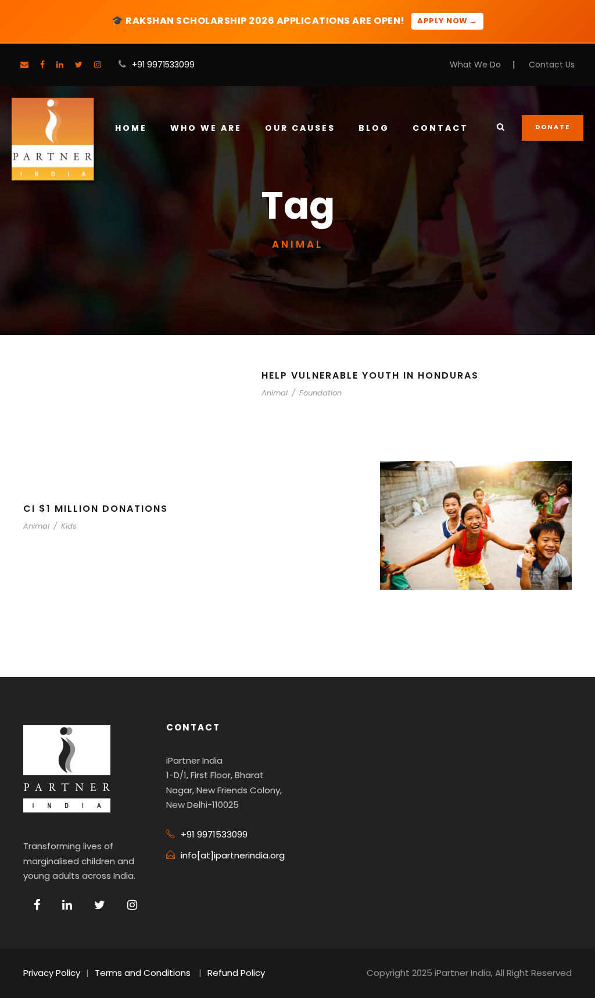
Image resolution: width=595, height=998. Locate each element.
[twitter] (79, 64)
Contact (440, 128)
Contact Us (552, 64)
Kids (69, 526)
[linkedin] (59, 64)
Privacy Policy (51, 973)
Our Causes (300, 128)
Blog (374, 128)
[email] (24, 64)
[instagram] (97, 64)
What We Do (475, 64)
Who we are (206, 128)
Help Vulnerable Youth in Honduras (370, 375)
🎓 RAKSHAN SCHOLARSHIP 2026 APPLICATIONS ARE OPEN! (295, 20)
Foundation (320, 392)
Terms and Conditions (143, 973)
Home (131, 128)
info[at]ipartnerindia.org (233, 855)
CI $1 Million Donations (95, 508)
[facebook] (42, 64)
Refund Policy (236, 973)
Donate (552, 126)
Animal (274, 392)
